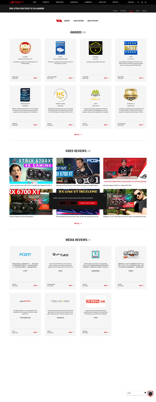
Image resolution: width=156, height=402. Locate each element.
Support (144, 11)
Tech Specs (123, 11)
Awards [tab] (67, 21)
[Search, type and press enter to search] (138, 2)
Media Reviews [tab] (92, 21)
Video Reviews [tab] (78, 21)
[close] (104, 195)
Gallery (137, 11)
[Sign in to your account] (142, 2)
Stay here (68, 203)
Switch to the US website (87, 203)
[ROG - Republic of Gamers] (16, 2)
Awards (131, 11)
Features (115, 11)
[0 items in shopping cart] (145, 2)
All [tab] (59, 21)
